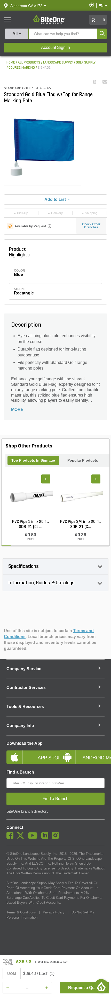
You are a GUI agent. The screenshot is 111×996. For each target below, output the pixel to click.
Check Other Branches (91, 225)
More (17, 409)
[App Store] (29, 753)
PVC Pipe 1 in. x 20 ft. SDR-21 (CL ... (30, 524)
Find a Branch (20, 772)
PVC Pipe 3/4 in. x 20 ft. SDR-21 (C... (80, 524)
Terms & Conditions (21, 912)
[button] (26, 6)
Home (10, 63)
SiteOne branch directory (27, 811)
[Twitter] (22, 838)
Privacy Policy (54, 912)
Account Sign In (55, 47)
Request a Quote (84, 987)
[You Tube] (34, 838)
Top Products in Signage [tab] (33, 460)
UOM (11, 974)
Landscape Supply (58, 63)
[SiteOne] (49, 23)
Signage (44, 68)
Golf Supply (86, 63)
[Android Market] (82, 753)
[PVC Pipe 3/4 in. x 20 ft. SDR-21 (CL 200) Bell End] (80, 497)
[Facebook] (11, 838)
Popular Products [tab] (82, 460)
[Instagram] (56, 838)
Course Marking (22, 68)
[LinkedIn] (46, 838)
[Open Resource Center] (101, 986)
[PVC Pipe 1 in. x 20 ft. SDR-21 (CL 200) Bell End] (30, 497)
